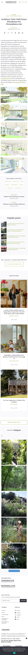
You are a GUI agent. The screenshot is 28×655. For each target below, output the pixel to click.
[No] (26, 650)
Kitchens (14, 14)
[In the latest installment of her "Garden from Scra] (14, 504)
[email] (19, 33)
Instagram (19, 612)
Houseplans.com (5, 78)
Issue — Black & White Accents (14, 15)
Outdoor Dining (8, 181)
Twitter (18, 617)
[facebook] (8, 33)
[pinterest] (11, 33)
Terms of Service (5, 614)
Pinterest (18, 610)
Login (25, 2)
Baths (22, 181)
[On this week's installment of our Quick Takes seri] (14, 530)
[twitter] (15, 33)
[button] (20, 2)
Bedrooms (7, 184)
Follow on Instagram (15, 570)
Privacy (3, 616)
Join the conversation (15, 264)
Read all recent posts (14, 422)
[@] (4, 436)
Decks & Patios (14, 184)
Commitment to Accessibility (5, 619)
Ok (14, 653)
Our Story (4, 610)
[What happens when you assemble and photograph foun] (14, 478)
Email (18, 619)
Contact (3, 612)
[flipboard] (4, 33)
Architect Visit (16, 181)
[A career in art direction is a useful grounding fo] (14, 556)
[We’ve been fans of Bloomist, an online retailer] (14, 452)
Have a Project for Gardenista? (5, 622)
